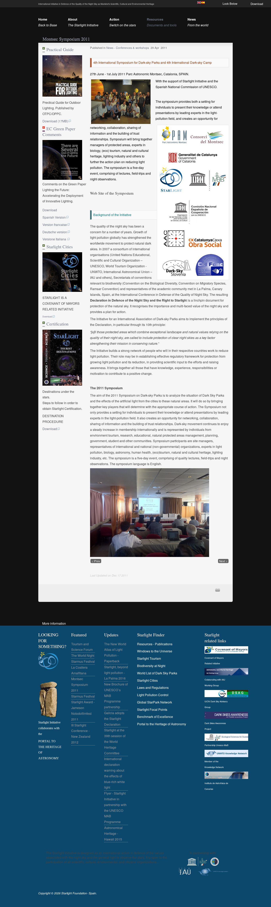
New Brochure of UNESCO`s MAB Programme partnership (116, 695)
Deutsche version (54, 232)
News (110, 48)
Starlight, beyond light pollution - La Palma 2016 (116, 673)
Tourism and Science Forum (82, 647)
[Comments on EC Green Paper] (62, 178)
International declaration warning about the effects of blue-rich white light (114, 773)
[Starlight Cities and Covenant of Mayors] (62, 290)
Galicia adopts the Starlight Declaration (114, 719)
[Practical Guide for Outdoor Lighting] (62, 95)
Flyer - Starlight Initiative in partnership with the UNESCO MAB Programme (115, 807)
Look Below (230, 3)
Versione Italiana (54, 239)
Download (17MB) (55, 121)
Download (257, 4)
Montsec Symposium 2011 (79, 685)
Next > (223, 561)
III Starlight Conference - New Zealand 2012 (80, 733)
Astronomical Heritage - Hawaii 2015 (113, 833)
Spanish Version (54, 217)
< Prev (96, 561)
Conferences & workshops (132, 48)
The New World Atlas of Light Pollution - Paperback (115, 652)
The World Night (82, 655)
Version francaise (54, 224)
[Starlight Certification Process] (62, 384)
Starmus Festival (83, 661)
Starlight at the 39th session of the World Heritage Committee (114, 741)
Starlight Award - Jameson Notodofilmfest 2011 (83, 710)
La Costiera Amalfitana (79, 670)
